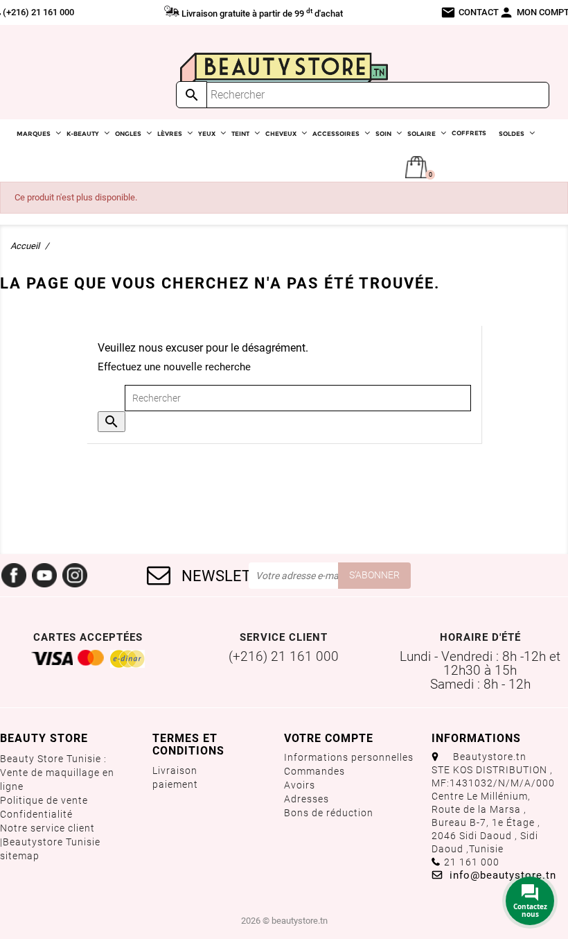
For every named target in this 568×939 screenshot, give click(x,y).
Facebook (13, 575)
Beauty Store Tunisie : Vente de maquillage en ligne (57, 772)
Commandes (314, 771)
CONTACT (470, 12)
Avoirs (299, 785)
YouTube (44, 575)
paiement (175, 784)
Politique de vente (44, 800)
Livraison (174, 770)
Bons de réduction (328, 812)
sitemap (19, 855)
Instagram (74, 575)
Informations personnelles (349, 757)
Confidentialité (36, 814)
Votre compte (328, 738)
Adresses (306, 798)
